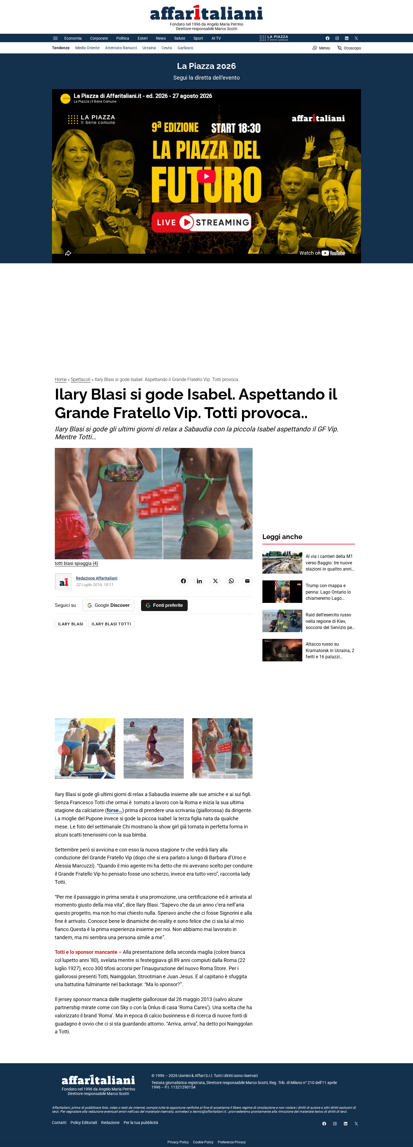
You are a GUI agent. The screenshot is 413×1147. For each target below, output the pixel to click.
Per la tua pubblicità (141, 1122)
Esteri (143, 38)
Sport (198, 38)
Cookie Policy (203, 1142)
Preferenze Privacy (232, 1142)
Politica (122, 38)
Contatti (59, 1122)
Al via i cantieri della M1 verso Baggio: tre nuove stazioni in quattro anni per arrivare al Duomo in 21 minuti (329, 563)
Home (61, 379)
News (161, 38)
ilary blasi (70, 624)
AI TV (216, 38)
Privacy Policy (178, 1142)
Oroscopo (352, 48)
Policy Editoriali (84, 1122)
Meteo (324, 48)
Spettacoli (80, 379)
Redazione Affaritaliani (96, 578)
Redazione (110, 1122)
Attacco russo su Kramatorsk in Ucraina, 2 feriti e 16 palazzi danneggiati (330, 650)
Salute (179, 38)
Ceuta (167, 48)
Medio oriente (87, 48)
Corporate (99, 38)
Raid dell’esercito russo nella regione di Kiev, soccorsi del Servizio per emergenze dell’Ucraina (329, 621)
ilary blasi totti (111, 624)
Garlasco (185, 48)
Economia (73, 38)
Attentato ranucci (121, 48)
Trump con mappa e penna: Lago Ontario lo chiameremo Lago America (328, 592)
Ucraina (149, 48)
